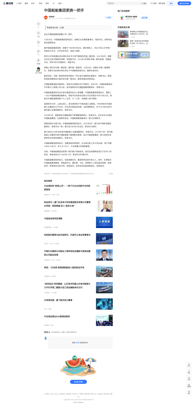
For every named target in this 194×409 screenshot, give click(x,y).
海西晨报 (47, 211)
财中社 (46, 243)
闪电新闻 (47, 276)
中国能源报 (47, 227)
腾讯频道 (106, 394)
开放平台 (74, 394)
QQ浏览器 (99, 394)
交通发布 (47, 325)
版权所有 (81, 402)
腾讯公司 (75, 402)
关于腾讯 (46, 394)
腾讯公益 (93, 394)
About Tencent (55, 394)
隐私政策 (68, 394)
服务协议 (62, 394)
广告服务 (81, 394)
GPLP (45, 309)
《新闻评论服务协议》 (71, 332)
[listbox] (78, 253)
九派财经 (47, 292)
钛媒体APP (47, 194)
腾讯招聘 (87, 394)
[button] (144, 17)
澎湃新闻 (47, 260)
